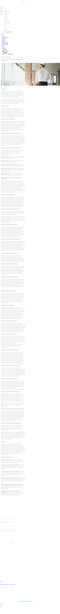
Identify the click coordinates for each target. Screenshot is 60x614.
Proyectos (2, 594)
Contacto (6, 29)
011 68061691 (8, 31)
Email (2, 525)
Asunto (2, 529)
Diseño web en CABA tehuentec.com (26, 601)
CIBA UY (6, 18)
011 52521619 (10, 54)
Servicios (3, 38)
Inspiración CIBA (7, 20)
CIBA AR (6, 16)
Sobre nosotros (5, 37)
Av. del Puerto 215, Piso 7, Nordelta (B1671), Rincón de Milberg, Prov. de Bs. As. (10, 546)
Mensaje (2, 533)
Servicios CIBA (3, 592)
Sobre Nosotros (7, 11)
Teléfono (2, 521)
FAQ (5, 27)
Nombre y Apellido (4, 517)
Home (6, 9)
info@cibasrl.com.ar (6, 542)
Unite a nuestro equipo (6, 586)
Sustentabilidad (7, 22)
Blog (5, 25)
